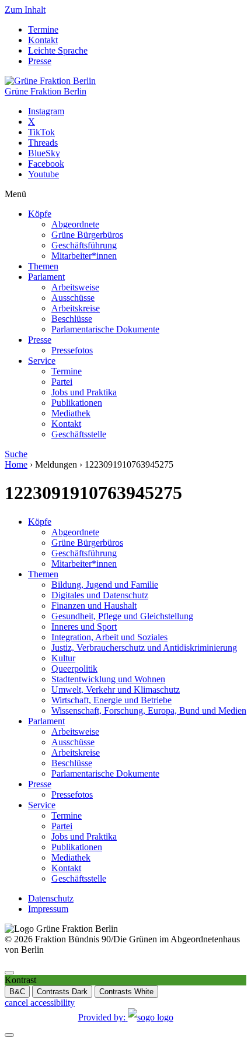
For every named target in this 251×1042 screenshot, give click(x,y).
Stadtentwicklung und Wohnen (108, 679)
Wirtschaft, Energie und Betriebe (111, 700)
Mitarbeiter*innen (84, 256)
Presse (39, 61)
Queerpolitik (74, 668)
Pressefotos (72, 350)
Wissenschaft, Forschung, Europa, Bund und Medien (148, 710)
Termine (43, 29)
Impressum (48, 909)
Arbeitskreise (75, 308)
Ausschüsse (73, 298)
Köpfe (39, 214)
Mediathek (70, 413)
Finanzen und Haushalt (94, 606)
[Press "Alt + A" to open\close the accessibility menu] (9, 972)
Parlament (46, 277)
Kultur (63, 658)
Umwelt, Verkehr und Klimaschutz (115, 689)
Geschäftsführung (84, 245)
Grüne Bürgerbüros (87, 235)
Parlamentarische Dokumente (105, 329)
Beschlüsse (71, 319)
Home (16, 464)
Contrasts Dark (62, 991)
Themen (43, 266)
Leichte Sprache (58, 50)
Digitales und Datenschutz (99, 595)
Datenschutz (51, 898)
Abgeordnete (75, 224)
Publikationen (76, 403)
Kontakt (43, 40)
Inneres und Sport (84, 626)
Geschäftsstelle (78, 434)
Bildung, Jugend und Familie (104, 585)
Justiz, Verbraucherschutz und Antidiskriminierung (144, 647)
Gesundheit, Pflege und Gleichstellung (122, 616)
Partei (61, 382)
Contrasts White (126, 991)
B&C (17, 991)
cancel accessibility (40, 1003)
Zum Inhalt (25, 10)
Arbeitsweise (75, 287)
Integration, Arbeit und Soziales (109, 637)
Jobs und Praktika (84, 392)
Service (41, 361)
